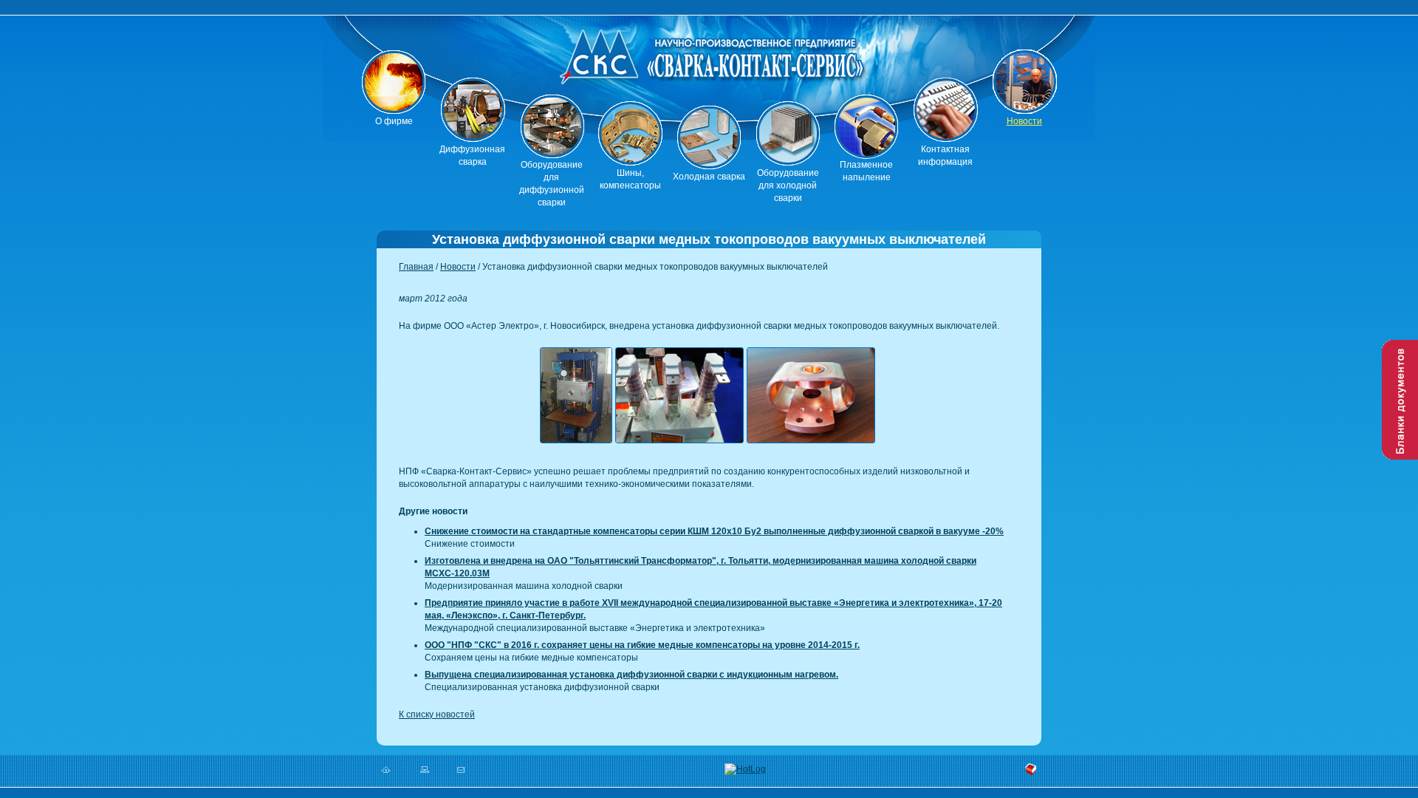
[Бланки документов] (1400, 400)
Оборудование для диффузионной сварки (551, 184)
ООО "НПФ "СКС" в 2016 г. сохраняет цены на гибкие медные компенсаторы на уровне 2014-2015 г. (642, 645)
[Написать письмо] (461, 769)
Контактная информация (945, 155)
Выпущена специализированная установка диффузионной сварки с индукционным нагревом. (631, 674)
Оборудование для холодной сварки (788, 185)
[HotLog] (745, 768)
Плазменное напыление (866, 171)
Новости (1024, 121)
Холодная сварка (709, 176)
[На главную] (709, 60)
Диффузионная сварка (472, 155)
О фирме (394, 121)
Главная (416, 267)
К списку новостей (437, 714)
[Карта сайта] (424, 769)
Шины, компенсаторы (630, 179)
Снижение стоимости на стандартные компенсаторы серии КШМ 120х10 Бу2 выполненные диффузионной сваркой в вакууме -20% (714, 531)
